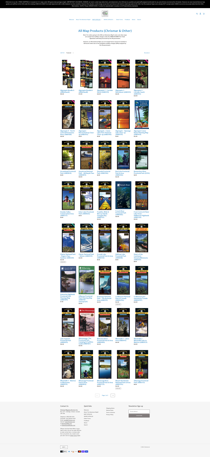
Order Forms (87, 418)
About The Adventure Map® (91, 412)
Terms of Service (110, 412)
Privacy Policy (109, 414)
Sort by (62, 52)
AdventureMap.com (67, 423)
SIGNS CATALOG (88, 416)
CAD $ (63, 447)
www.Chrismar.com (70, 422)
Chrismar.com (147, 447)
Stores (85, 422)
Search (86, 425)
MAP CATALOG (88, 414)
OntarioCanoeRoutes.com (68, 425)
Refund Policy (109, 410)
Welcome (86, 410)
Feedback (86, 420)
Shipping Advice (110, 408)
